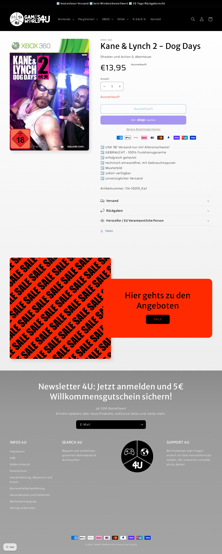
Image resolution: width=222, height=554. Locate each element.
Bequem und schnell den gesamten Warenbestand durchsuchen (79, 455)
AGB (12, 458)
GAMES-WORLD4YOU (105, 544)
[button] (66, 19)
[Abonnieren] (141, 424)
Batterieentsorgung (23, 501)
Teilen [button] (109, 231)
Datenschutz (18, 471)
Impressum (17, 451)
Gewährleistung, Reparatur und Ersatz (31, 479)
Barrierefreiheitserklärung (27, 488)
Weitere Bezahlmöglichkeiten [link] (143, 129)
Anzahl (104, 79)
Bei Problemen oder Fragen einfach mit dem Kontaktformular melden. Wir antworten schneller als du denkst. (189, 457)
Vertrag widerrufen (22, 508)
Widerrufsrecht (20, 464)
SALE (158, 319)
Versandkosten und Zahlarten (30, 495)
